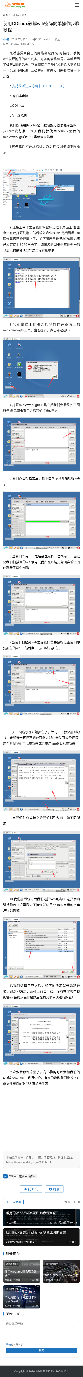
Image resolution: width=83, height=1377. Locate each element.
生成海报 (15, 1202)
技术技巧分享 (11, 43)
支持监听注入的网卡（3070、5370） (39, 86)
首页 (5, 15)
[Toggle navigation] (77, 5)
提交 (41, 1350)
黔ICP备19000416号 (57, 1371)
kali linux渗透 (52, 39)
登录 (8, 1344)
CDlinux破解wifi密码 (22, 1176)
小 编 (6, 39)
